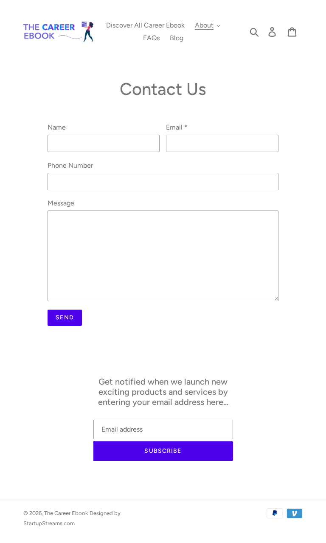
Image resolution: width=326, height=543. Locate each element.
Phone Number (70, 165)
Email (177, 127)
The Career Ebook (66, 513)
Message (61, 203)
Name (57, 127)
